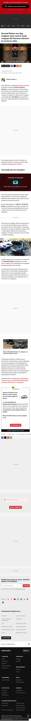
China (13, 25)
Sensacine (18, 669)
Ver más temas (6, 637)
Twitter (15, 66)
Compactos (19, 619)
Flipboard (17, 66)
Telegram (21, 599)
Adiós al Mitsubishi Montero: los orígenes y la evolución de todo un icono (15, 352)
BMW (28, 25)
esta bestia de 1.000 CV (14, 164)
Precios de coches (21, 626)
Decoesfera (4, 692)
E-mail (20, 66)
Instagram (18, 599)
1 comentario (6, 65)
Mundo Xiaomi (5, 668)
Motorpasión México (20, 710)
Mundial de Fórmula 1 (21, 632)
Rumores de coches (7, 626)
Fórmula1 (4, 616)
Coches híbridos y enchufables (6, 619)
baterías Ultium (7, 265)
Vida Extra (18, 661)
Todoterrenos (11, 434)
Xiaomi (22, 25)
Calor (9, 25)
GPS (18, 25)
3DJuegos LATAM (20, 703)
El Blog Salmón (19, 690)
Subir (25, 650)
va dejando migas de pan (18, 85)
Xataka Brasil (5, 705)
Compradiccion (5, 695)
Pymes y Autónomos (20, 692)
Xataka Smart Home (6, 665)
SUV (3, 623)
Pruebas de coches (21, 623)
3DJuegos (18, 659)
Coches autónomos (21, 629)
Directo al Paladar (6, 680)
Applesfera (4, 663)
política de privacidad (20, 589)
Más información (15, 425)
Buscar (28, 644)
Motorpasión (19, 680)
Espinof (17, 671)
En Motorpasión (7, 350)
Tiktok (3, 602)
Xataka (3, 659)
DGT (4, 25)
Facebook (12, 66)
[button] (12, 79)
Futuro (3, 632)
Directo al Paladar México (7, 710)
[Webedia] (6, 652)
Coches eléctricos (21, 616)
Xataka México (5, 703)
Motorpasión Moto (20, 682)
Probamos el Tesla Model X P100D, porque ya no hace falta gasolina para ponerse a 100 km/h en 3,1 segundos (14, 380)
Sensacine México (20, 705)
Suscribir (26, 585)
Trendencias (4, 690)
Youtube (14, 599)
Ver (16, 507)
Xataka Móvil (5, 661)
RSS (24, 599)
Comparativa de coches (8, 629)
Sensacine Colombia (20, 707)
